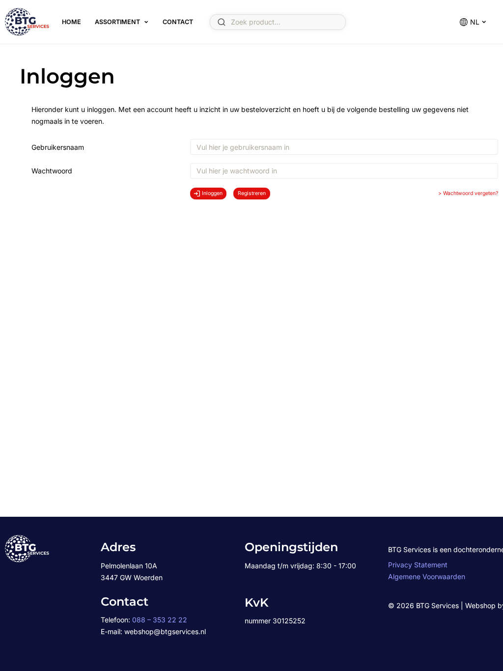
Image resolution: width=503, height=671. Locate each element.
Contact (178, 22)
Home (71, 22)
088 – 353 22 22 (159, 619)
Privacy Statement (417, 564)
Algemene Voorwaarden (426, 576)
